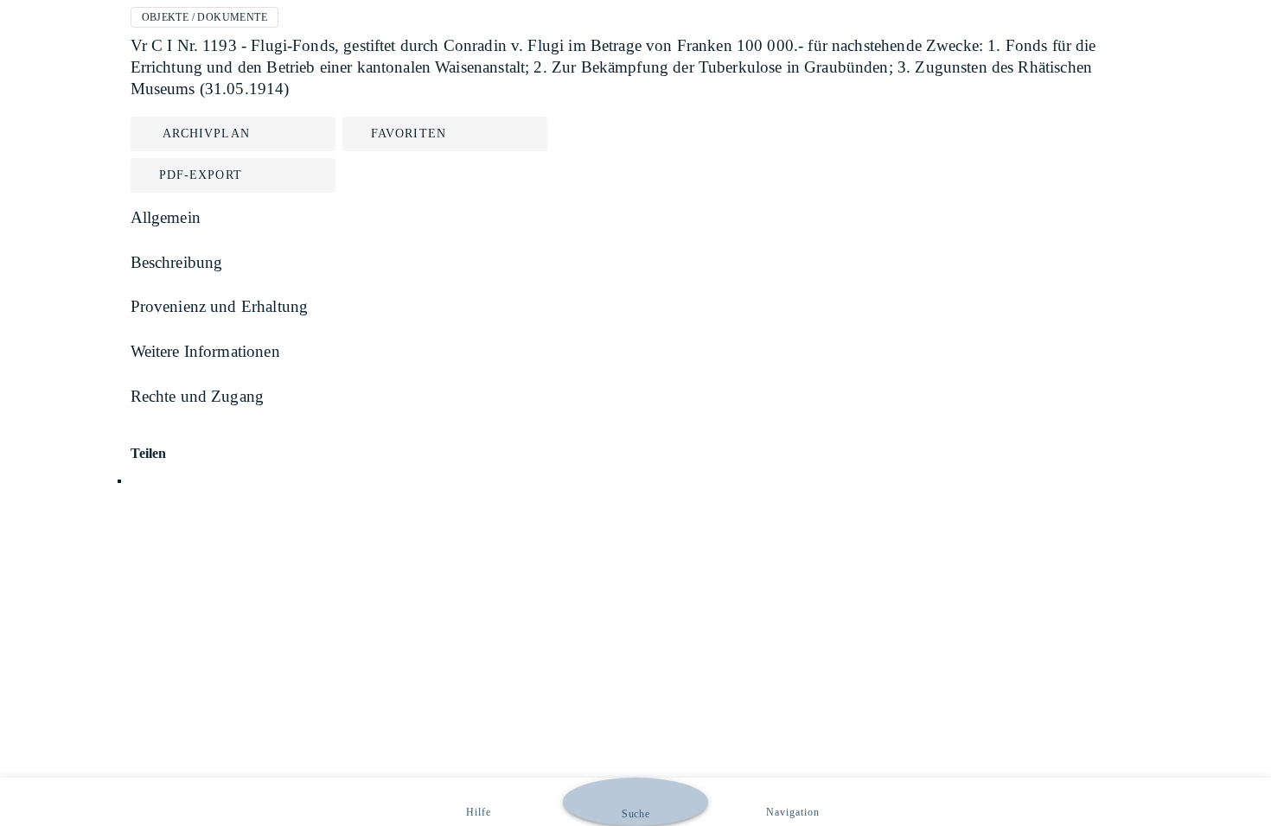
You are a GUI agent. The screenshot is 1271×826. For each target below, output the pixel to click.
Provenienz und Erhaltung (220, 306)
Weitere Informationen (205, 351)
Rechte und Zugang (198, 396)
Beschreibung (177, 262)
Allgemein (166, 217)
